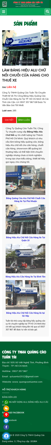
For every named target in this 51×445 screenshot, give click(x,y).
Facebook (12, 420)
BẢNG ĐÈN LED (9, 397)
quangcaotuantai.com (30, 381)
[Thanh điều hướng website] (4, 12)
